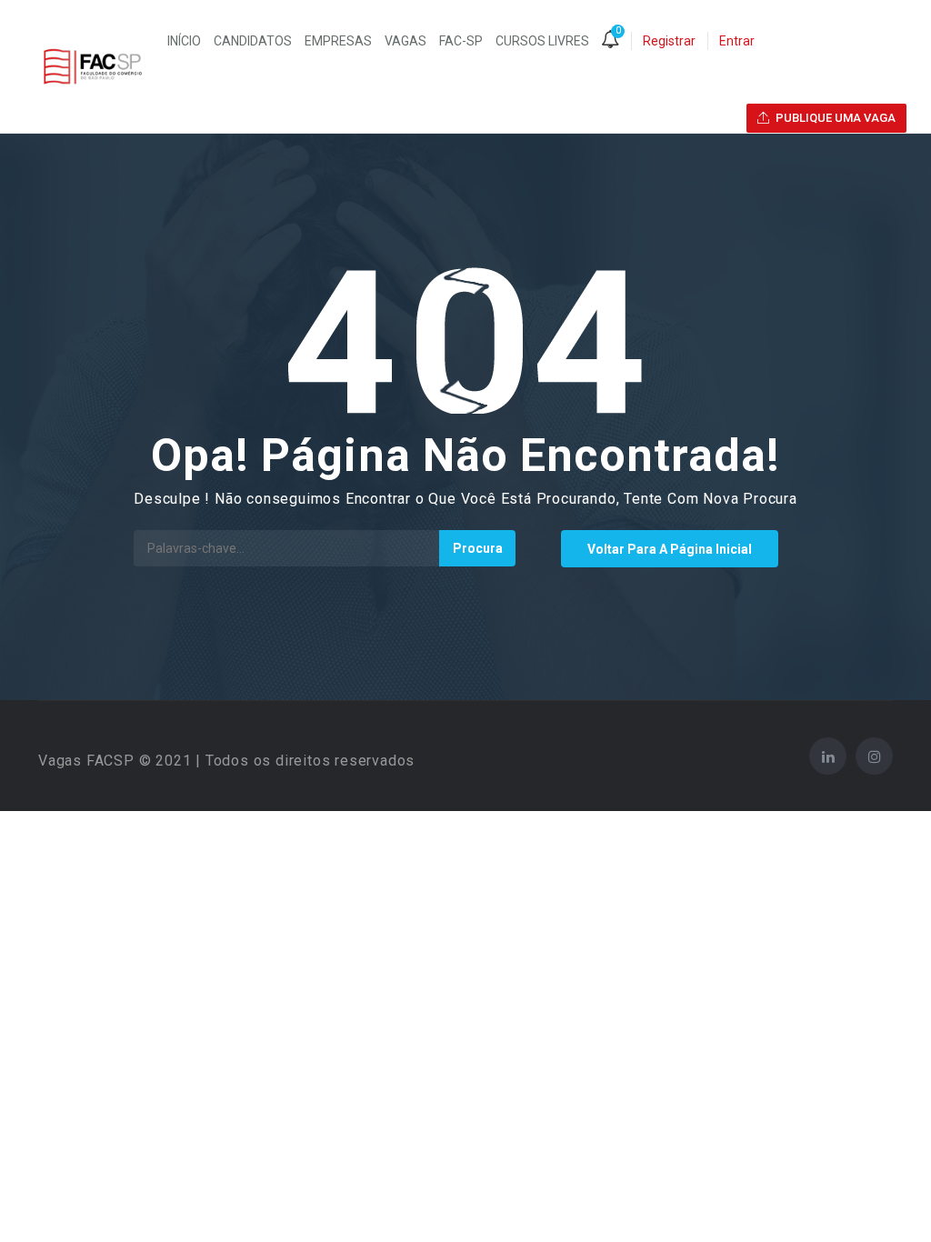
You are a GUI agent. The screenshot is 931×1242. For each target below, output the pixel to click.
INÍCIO (184, 41)
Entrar (737, 41)
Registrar (669, 41)
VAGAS (405, 41)
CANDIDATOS (253, 41)
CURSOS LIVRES (542, 41)
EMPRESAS (338, 41)
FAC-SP (461, 41)
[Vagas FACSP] (92, 66)
